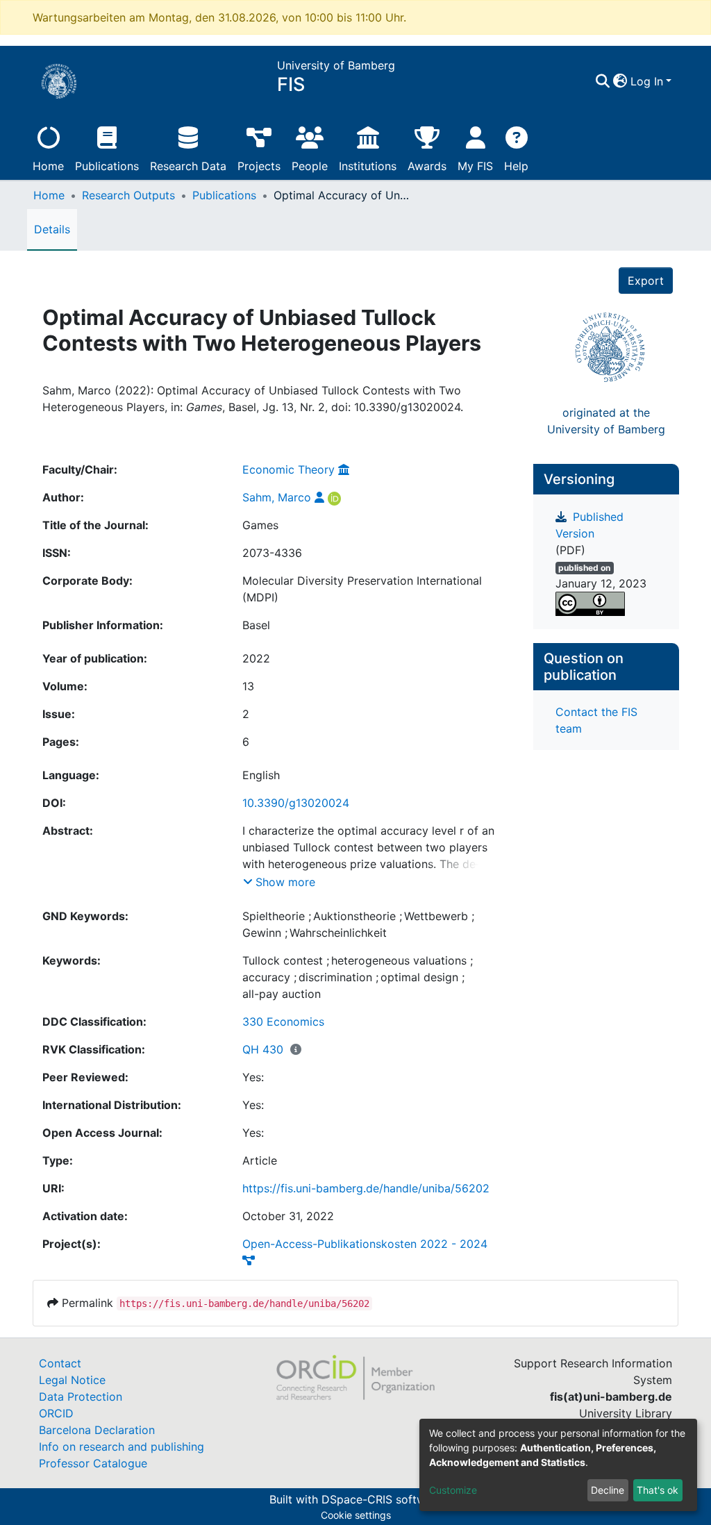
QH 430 (262, 1049)
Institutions (367, 166)
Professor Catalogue (93, 1463)
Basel (256, 625)
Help (516, 166)
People (310, 166)
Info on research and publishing (121, 1446)
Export (646, 281)
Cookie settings (356, 1515)
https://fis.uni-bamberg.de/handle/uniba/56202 (366, 1188)
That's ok (657, 1490)
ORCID (56, 1413)
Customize (453, 1490)
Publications (107, 166)
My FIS (475, 166)
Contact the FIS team (596, 720)
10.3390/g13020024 (295, 803)
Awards (427, 166)
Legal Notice (72, 1380)
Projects (259, 166)
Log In (646, 81)
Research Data (188, 166)
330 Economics (283, 1021)
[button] (620, 81)
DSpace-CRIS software (381, 1499)
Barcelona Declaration (97, 1430)
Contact (60, 1363)
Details (52, 229)
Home (48, 166)
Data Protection (80, 1396)
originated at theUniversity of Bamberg (606, 421)
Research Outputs (128, 195)
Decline (607, 1490)
